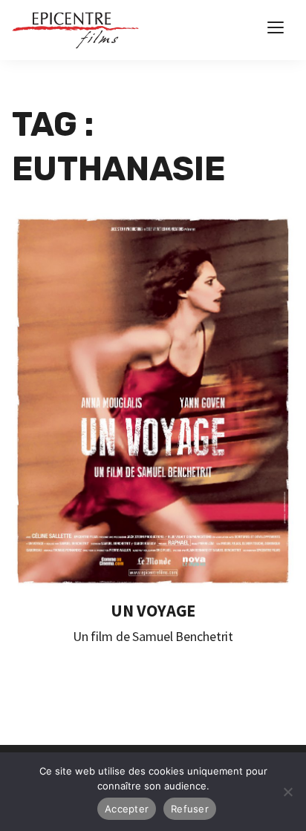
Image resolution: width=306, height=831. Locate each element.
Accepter (127, 809)
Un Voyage (153, 610)
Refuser (190, 809)
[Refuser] (287, 791)
